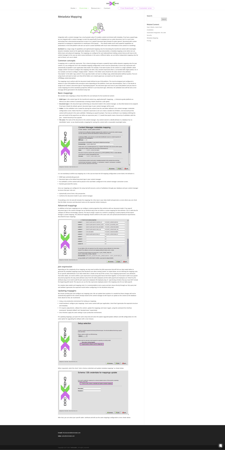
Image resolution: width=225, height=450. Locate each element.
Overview (83, 8)
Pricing (149, 41)
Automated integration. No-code (156, 32)
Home (73, 8)
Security (149, 35)
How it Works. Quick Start (154, 27)
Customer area (145, 8)
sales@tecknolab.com (68, 436)
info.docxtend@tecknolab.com (71, 433)
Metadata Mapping (152, 38)
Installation (150, 30)
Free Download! (127, 8)
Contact (107, 8)
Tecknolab (73, 447)
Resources (95, 8)
